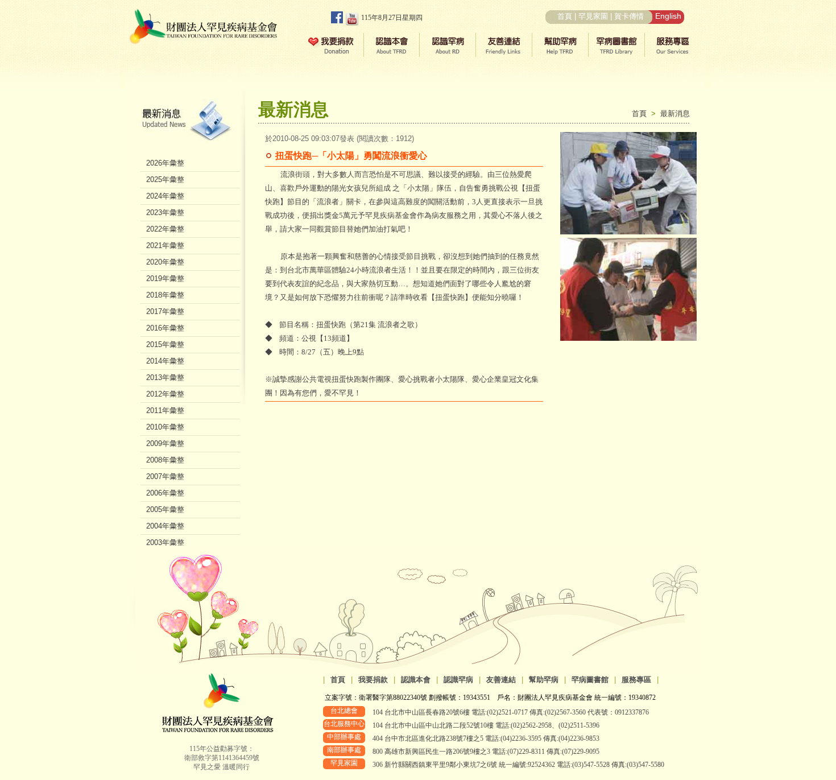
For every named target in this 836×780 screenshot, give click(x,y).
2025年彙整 (165, 179)
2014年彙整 (165, 361)
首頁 (564, 16)
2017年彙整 (165, 311)
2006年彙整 (165, 493)
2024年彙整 (165, 196)
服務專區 (636, 679)
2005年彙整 (165, 509)
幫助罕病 (543, 679)
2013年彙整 (165, 377)
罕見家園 (593, 16)
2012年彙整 (165, 394)
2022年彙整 (165, 229)
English (668, 15)
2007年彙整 (165, 476)
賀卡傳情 (629, 16)
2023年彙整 (165, 212)
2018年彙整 (165, 295)
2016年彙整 (165, 328)
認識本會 (416, 679)
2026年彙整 (165, 163)
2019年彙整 (165, 278)
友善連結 (501, 679)
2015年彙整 (165, 344)
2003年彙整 (165, 542)
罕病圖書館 (590, 679)
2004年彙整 (165, 526)
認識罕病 (458, 679)
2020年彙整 (165, 262)
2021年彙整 (165, 245)
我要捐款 (373, 679)
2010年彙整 (165, 427)
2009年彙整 (165, 443)
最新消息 (675, 113)
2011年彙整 (165, 410)
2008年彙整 (165, 460)
